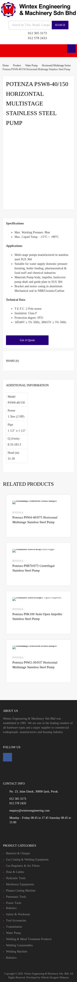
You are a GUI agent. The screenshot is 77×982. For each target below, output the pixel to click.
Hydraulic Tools (15, 878)
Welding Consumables (19, 945)
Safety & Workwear (18, 914)
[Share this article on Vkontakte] (59, 357)
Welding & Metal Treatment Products (29, 939)
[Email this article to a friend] (28, 364)
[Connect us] (7, 757)
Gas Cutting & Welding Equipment (27, 859)
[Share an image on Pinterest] (51, 357)
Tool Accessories (16, 920)
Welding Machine (16, 951)
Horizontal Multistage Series (56, 65)
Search (60, 25)
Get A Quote (27, 340)
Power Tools (13, 903)
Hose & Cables (15, 872)
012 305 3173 (37, 33)
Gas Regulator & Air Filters (23, 865)
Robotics (11, 908)
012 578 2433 (37, 38)
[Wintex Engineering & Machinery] (38, 16)
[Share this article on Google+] (43, 357)
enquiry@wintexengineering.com (29, 810)
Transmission (14, 926)
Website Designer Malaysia (55, 977)
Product (17, 65)
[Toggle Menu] (71, 48)
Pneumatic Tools (16, 896)
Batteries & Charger (18, 853)
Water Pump (31, 65)
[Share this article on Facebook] (28, 357)
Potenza (17, 512)
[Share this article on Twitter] (35, 357)
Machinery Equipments (20, 884)
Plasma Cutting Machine (21, 890)
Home (6, 65)
